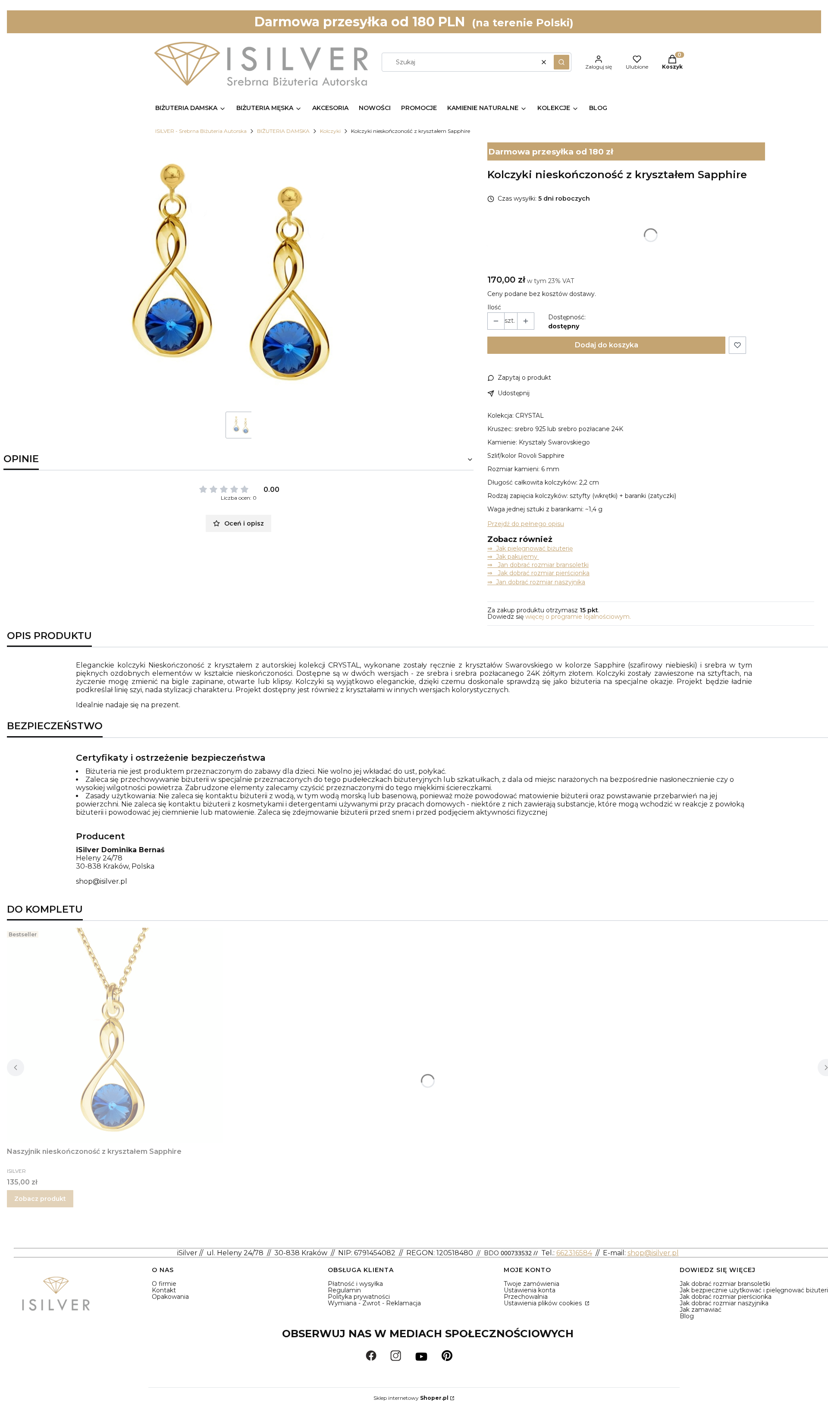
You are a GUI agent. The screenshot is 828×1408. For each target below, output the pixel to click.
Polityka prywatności (359, 1297)
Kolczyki (330, 131)
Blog (687, 1316)
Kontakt (164, 1290)
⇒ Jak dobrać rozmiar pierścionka (538, 573)
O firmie (164, 1284)
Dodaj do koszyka (606, 345)
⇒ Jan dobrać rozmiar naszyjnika (536, 582)
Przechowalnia (526, 1297)
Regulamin (344, 1290)
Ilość (494, 307)
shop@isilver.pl (101, 881)
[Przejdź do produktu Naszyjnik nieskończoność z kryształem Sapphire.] (115, 1035)
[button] (561, 62)
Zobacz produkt (40, 1199)
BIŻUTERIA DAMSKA (283, 131)
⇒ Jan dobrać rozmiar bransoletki (538, 565)
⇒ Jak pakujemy (513, 557)
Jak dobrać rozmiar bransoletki (725, 1284)
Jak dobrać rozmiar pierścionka (726, 1297)
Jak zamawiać (700, 1310)
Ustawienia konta (529, 1290)
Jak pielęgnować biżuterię (534, 548)
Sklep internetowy (410, 1398)
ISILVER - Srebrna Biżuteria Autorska (201, 131)
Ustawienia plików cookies (543, 1303)
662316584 (574, 1253)
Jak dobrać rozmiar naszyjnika (724, 1303)
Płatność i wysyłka (355, 1284)
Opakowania (170, 1297)
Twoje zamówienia (531, 1284)
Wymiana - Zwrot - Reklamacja (374, 1303)
